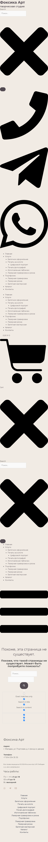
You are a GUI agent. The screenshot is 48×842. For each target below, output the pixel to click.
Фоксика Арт (12, 2)
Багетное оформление (18, 259)
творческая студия (12, 6)
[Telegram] (10, 788)
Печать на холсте (15, 262)
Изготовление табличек (18, 270)
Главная (8, 254)
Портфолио (10, 276)
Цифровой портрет (19, 265)
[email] (16, 788)
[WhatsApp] (4, 788)
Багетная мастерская (17, 284)
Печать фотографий (17, 267)
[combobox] (13, 13)
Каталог (8, 287)
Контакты (9, 289)
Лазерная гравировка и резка (21, 273)
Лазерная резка (15, 281)
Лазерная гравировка (18, 278)
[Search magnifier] (24, 685)
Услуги (8, 256)
